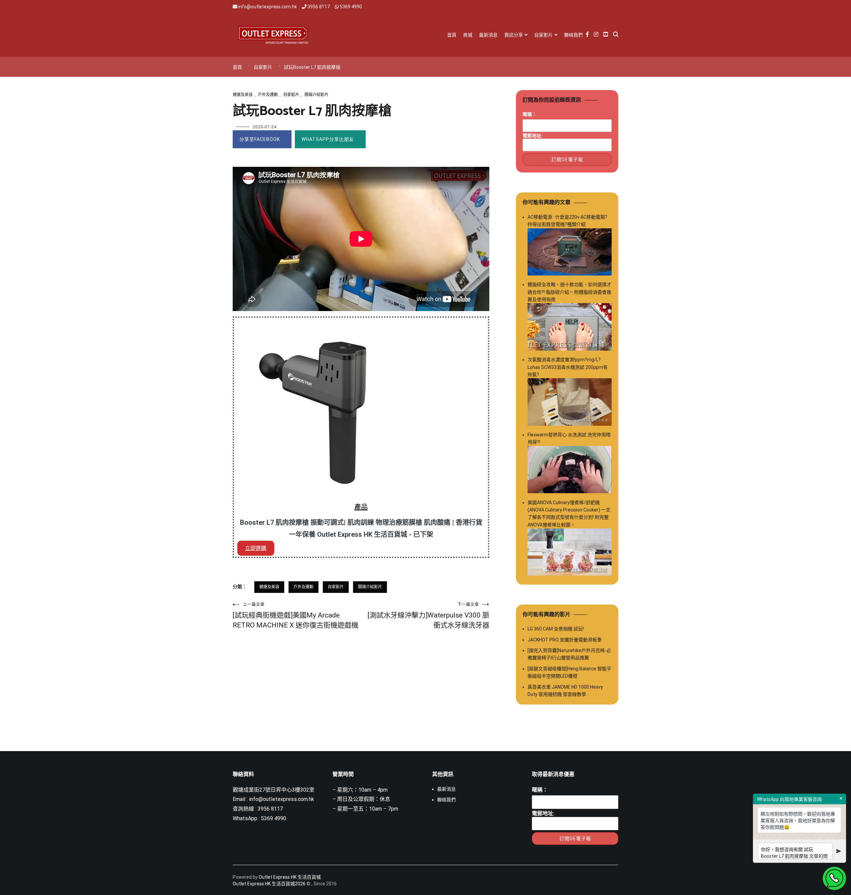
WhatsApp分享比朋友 (328, 139)
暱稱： (530, 114)
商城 (467, 35)
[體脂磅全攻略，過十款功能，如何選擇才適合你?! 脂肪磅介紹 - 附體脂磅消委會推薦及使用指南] (570, 328)
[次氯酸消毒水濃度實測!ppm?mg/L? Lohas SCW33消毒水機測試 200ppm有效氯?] (570, 403)
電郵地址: (533, 135)
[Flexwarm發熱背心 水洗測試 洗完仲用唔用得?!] (570, 471)
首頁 (451, 35)
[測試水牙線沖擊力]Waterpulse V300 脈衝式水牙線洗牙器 (428, 615)
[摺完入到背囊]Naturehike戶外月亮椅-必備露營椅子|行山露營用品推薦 (569, 654)
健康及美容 (243, 94)
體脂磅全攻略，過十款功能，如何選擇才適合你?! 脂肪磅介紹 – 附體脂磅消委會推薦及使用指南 (569, 292)
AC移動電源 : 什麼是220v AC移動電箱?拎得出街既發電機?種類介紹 (567, 220)
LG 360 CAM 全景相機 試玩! (556, 628)
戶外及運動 (268, 94)
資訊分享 (513, 35)
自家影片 (543, 35)
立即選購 (255, 548)
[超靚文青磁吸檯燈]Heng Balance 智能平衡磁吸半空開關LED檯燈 (569, 672)
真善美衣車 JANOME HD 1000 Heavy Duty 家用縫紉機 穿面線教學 (565, 690)
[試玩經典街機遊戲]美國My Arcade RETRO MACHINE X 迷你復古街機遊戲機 (295, 615)
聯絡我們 (573, 35)
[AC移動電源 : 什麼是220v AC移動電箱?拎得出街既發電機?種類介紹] (570, 253)
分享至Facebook (259, 139)
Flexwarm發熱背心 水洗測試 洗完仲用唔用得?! (569, 438)
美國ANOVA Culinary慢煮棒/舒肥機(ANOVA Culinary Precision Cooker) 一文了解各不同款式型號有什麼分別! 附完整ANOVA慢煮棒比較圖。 (569, 513)
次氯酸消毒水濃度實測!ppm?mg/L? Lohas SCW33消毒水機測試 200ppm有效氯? (568, 367)
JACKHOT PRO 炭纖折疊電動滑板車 (565, 639)
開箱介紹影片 (316, 94)
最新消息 (488, 35)
